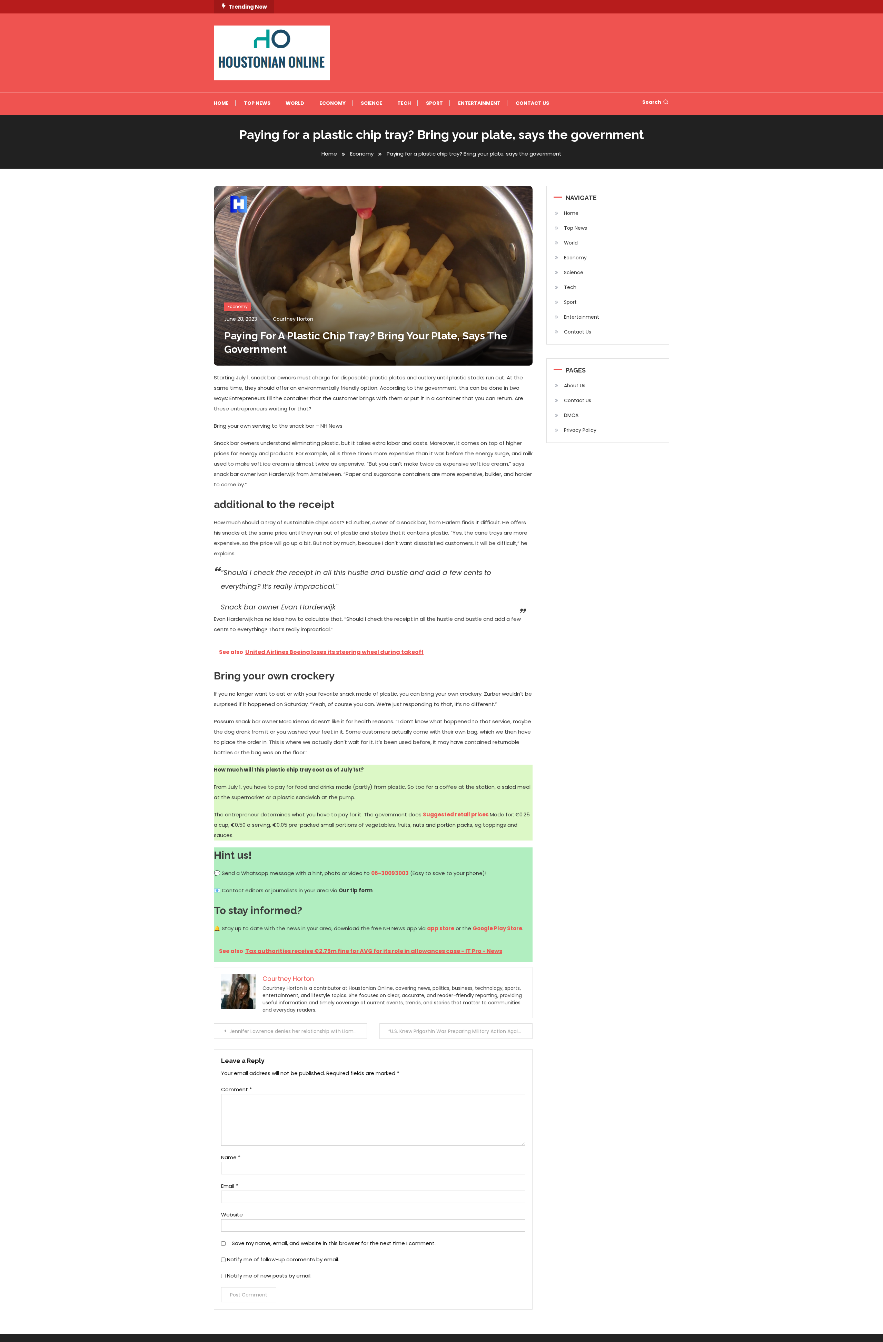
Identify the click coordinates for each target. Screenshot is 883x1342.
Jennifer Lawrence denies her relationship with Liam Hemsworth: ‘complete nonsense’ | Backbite (298, 1031)
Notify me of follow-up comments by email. (283, 1259)
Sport (434, 103)
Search (651, 102)
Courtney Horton (293, 319)
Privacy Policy (580, 430)
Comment (236, 1089)
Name (230, 1157)
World (295, 103)
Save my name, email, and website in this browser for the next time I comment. (334, 1243)
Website (232, 1214)
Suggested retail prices (456, 814)
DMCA (571, 415)
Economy (332, 103)
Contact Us (532, 103)
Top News (257, 103)
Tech (404, 103)
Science (371, 103)
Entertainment (479, 103)
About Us (574, 385)
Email (229, 1186)
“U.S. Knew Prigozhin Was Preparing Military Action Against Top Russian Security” (460, 1031)
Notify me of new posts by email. (269, 1275)
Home (221, 103)
